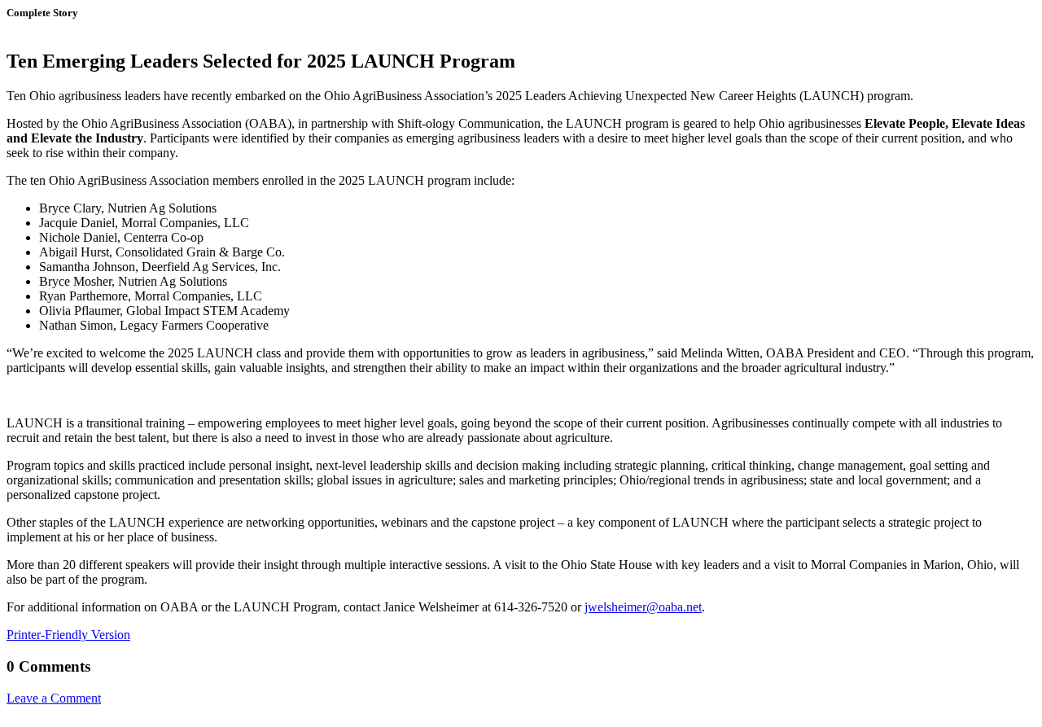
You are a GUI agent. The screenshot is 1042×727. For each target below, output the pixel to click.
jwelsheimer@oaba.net (643, 607)
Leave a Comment (54, 698)
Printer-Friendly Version (68, 635)
